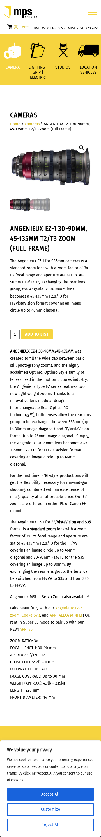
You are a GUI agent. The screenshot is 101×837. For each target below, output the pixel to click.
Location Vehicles (88, 70)
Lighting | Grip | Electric (38, 72)
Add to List (37, 334)
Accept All (50, 794)
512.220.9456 (89, 28)
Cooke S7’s (31, 615)
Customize (50, 809)
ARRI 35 (26, 629)
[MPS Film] (21, 12)
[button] (82, 148)
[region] (50, 788)
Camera (13, 67)
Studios (63, 67)
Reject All (51, 824)
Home (15, 123)
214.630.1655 (56, 28)
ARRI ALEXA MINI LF (66, 615)
